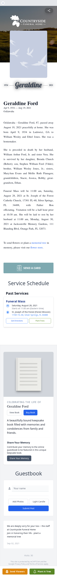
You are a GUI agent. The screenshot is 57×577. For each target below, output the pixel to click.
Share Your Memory (19, 458)
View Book (14, 412)
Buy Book (30, 412)
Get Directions (17, 320)
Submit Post (28, 508)
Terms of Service (36, 564)
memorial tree (38, 242)
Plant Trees (40, 320)
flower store (36, 247)
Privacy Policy (20, 564)
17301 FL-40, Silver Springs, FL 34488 (30, 314)
